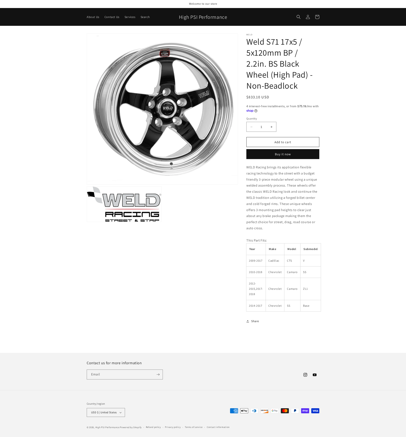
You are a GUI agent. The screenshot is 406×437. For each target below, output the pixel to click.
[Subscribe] (158, 374)
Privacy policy (173, 427)
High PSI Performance (107, 427)
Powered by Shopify (131, 427)
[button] (298, 17)
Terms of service (194, 427)
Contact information (218, 427)
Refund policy (153, 427)
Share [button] (255, 321)
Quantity (251, 118)
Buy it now (283, 154)
